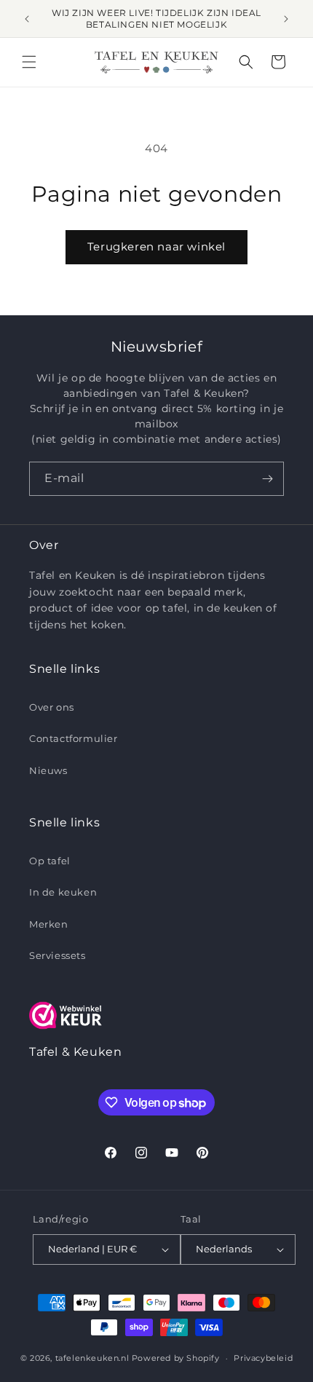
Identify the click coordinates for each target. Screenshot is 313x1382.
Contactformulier (73, 738)
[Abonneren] (267, 479)
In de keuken (63, 892)
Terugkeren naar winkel (156, 246)
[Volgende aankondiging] (286, 19)
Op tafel (50, 860)
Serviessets (57, 955)
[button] (29, 62)
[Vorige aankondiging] (27, 19)
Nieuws (48, 770)
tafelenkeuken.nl (92, 1358)
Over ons (51, 707)
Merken (48, 924)
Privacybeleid (263, 1358)
